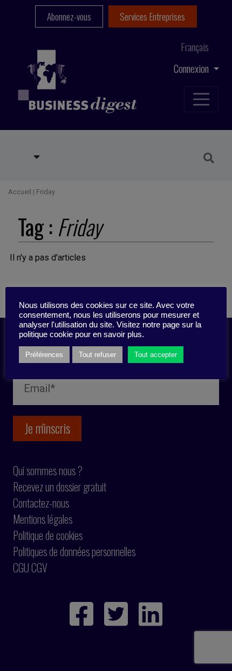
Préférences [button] (44, 355)
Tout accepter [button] (155, 355)
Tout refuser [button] (97, 355)
